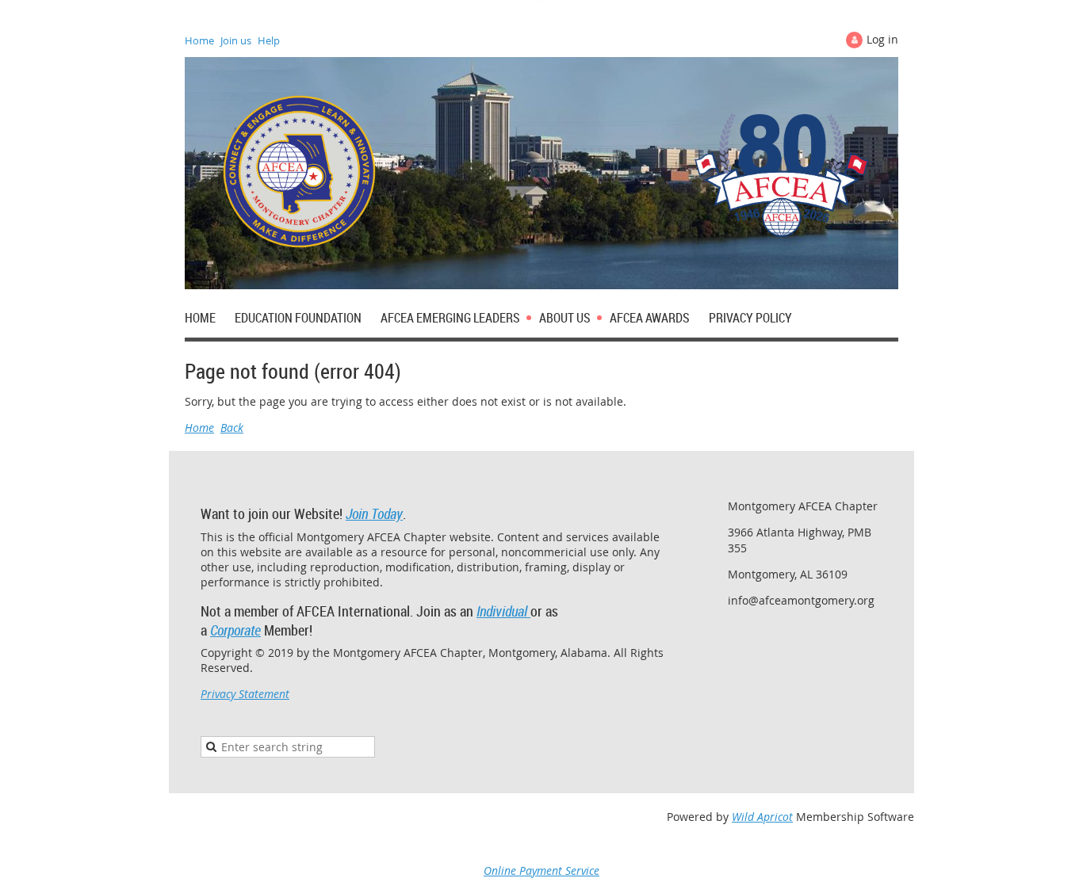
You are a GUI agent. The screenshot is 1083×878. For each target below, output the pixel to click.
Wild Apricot (762, 816)
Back (231, 427)
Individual (503, 610)
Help (269, 40)
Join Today (374, 513)
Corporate (235, 629)
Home (199, 40)
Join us (235, 40)
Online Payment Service (541, 870)
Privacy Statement (245, 693)
